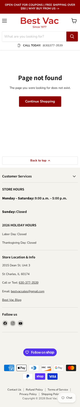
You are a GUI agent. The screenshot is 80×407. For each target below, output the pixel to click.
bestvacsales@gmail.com (27, 291)
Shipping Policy (51, 394)
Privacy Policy (28, 394)
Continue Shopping (40, 101)
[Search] (72, 36)
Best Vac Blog (11, 300)
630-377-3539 (28, 283)
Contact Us (14, 390)
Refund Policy (34, 390)
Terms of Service (58, 390)
